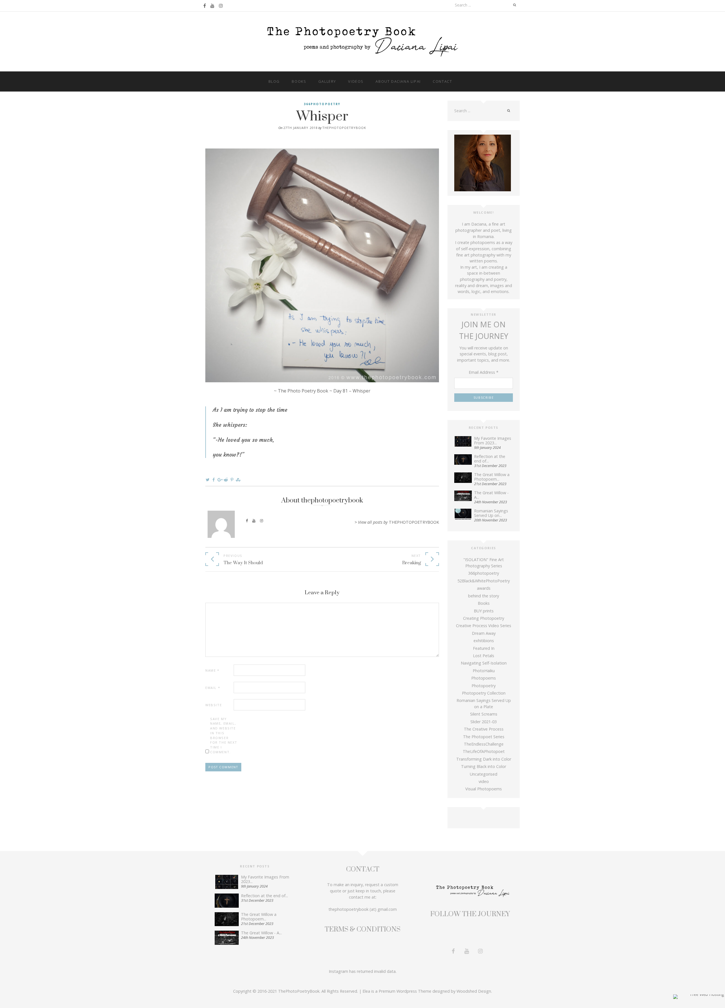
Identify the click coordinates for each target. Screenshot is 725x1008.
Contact (442, 81)
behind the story (483, 596)
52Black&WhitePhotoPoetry (483, 580)
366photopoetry (322, 104)
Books (299, 81)
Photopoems (483, 678)
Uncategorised (483, 774)
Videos (356, 81)
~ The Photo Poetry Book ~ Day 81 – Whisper (322, 391)
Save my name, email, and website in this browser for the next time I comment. (223, 735)
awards (484, 588)
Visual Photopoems (483, 788)
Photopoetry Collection (484, 693)
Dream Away (484, 633)
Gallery (327, 81)
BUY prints (484, 611)
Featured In (483, 648)
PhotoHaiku (484, 670)
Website (213, 705)
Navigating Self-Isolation (484, 663)
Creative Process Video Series (483, 625)
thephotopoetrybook (344, 128)
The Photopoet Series (483, 736)
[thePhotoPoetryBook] (362, 41)
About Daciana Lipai (398, 81)
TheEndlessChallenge (484, 744)
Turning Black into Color (483, 766)
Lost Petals (483, 655)
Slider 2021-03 (483, 721)
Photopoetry (484, 685)
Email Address (483, 372)
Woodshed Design (474, 991)
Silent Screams (483, 714)
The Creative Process (484, 729)
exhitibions (484, 640)
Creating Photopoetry (483, 618)
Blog (274, 81)
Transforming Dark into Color (483, 759)
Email (212, 688)
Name (212, 670)
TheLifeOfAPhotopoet (484, 751)
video (484, 781)
